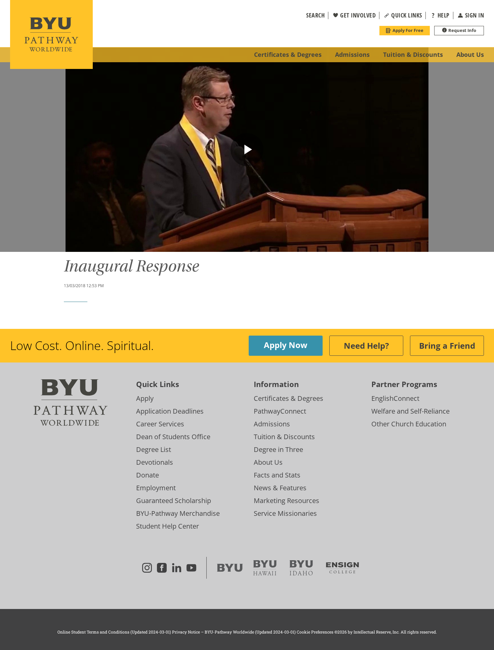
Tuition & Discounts (284, 436)
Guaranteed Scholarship (173, 500)
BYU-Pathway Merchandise (178, 513)
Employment (156, 487)
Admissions (272, 423)
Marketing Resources (286, 500)
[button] (311, 15)
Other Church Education (408, 423)
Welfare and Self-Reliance (410, 411)
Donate (147, 475)
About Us (268, 462)
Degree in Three (278, 449)
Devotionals (154, 462)
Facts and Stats (277, 475)
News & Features (280, 487)
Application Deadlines (170, 411)
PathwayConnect (280, 411)
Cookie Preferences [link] (315, 632)
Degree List (153, 449)
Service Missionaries (285, 513)
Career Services (160, 423)
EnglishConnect (395, 398)
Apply (145, 398)
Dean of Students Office (173, 436)
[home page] (51, 34)
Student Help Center (167, 526)
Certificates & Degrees (288, 398)
